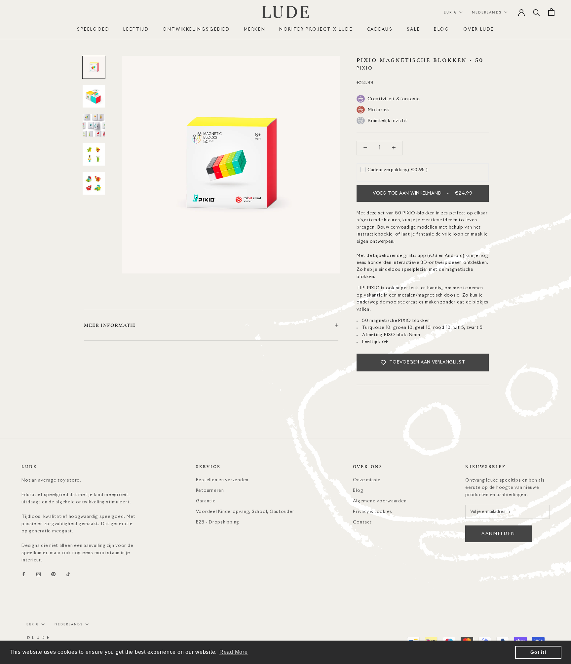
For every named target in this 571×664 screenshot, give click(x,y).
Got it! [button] (538, 652)
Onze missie (366, 480)
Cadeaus (380, 29)
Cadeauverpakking (397, 170)
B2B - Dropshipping (218, 522)
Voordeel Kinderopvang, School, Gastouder (245, 512)
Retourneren (210, 491)
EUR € (450, 12)
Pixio (365, 68)
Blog (358, 491)
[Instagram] (38, 574)
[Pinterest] (53, 574)
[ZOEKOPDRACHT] (536, 12)
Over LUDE (478, 29)
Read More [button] (233, 652)
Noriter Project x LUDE (316, 29)
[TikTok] (68, 574)
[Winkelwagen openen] (551, 12)
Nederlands (487, 12)
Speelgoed (93, 29)
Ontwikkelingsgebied (196, 29)
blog (441, 29)
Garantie (206, 501)
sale (413, 29)
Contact (362, 522)
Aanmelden (498, 534)
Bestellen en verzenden (222, 480)
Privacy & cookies (372, 512)
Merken (255, 29)
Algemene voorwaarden (379, 501)
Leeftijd (136, 29)
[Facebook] (23, 574)
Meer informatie (110, 325)
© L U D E (38, 638)
